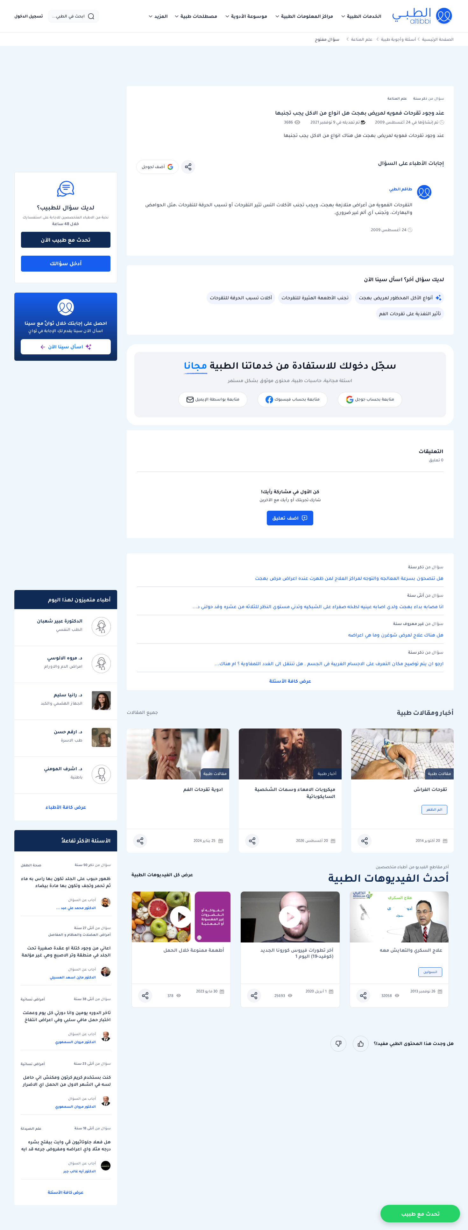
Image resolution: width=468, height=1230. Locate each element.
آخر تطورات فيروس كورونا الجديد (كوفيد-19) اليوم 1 (296, 953)
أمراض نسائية (33, 999)
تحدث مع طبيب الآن (65, 240)
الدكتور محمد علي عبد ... (76, 908)
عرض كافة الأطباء (66, 807)
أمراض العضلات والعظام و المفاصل (79, 934)
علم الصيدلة (31, 1128)
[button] (361, 16)
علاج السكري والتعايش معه (411, 950)
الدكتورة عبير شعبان (59, 621)
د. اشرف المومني (63, 768)
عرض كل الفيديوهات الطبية (162, 875)
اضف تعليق (285, 518)
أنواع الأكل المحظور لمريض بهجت (396, 297)
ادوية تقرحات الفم (203, 789)
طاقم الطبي (400, 189)
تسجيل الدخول (28, 16)
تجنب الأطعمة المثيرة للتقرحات (315, 297)
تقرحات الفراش (430, 789)
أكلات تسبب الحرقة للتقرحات (241, 297)
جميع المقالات (142, 712)
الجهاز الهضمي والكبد (61, 703)
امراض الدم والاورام (63, 666)
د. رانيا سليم (68, 695)
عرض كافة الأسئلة (290, 681)
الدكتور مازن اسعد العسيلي (73, 977)
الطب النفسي (69, 629)
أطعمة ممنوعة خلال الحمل (193, 950)
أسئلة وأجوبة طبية (398, 39)
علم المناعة (361, 39)
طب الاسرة (71, 740)
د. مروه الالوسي (64, 658)
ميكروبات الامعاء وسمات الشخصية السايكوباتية (295, 793)
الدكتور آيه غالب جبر (79, 1171)
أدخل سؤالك (66, 263)
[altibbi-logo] (423, 16)
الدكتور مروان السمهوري (75, 1042)
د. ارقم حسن (68, 732)
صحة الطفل (31, 865)
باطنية (76, 777)
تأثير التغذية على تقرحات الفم (410, 313)
